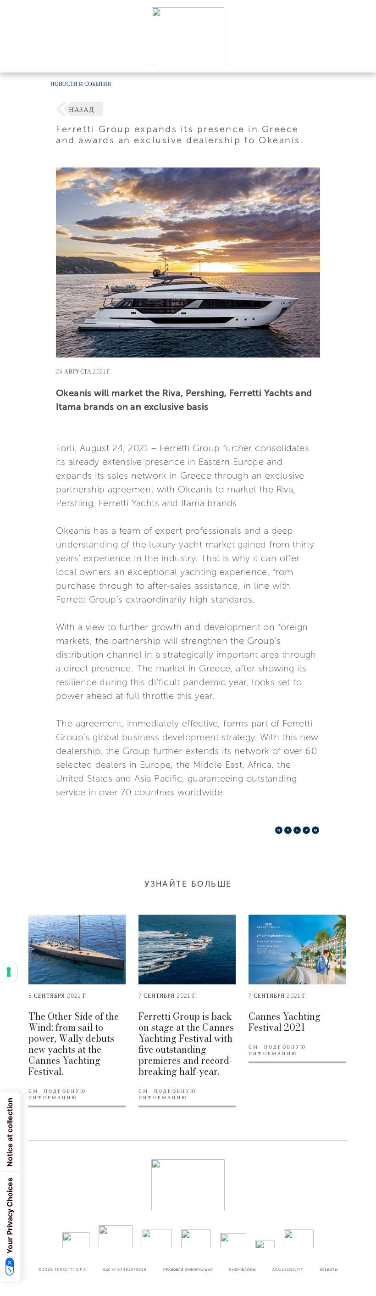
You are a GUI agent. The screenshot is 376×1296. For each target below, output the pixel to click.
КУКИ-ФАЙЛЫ (242, 1269)
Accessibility (288, 1269)
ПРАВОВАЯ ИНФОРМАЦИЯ (188, 1269)
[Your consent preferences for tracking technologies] (8, 972)
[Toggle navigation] (358, 56)
